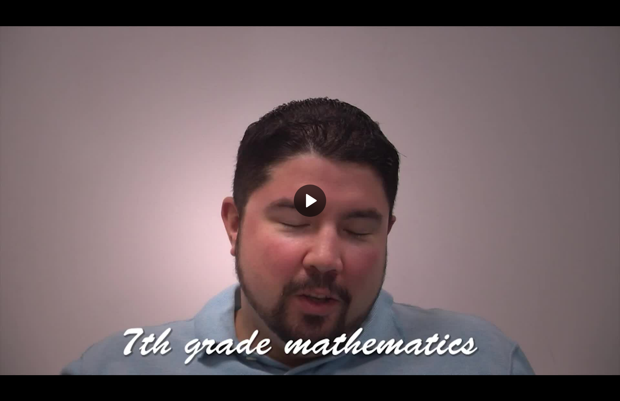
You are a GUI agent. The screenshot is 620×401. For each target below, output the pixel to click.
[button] (310, 201)
